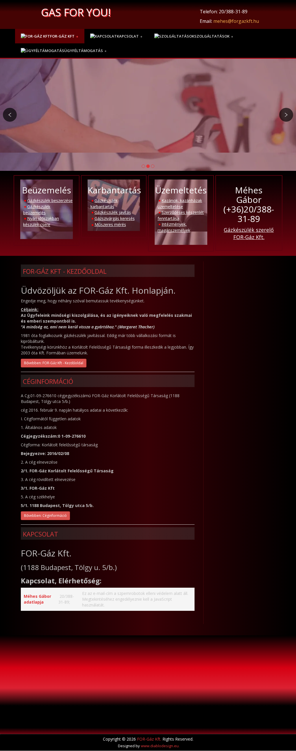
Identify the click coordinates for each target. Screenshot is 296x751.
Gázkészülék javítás (113, 212)
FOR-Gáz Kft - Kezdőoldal (65, 271)
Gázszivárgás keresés (115, 218)
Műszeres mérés (110, 224)
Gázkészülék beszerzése (50, 200)
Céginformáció (48, 381)
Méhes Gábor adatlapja (37, 599)
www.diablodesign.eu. (160, 745)
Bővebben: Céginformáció (45, 515)
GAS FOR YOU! (76, 12)
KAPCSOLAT (40, 534)
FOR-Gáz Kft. (248, 237)
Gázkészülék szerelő (249, 229)
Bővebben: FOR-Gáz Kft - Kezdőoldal (53, 362)
